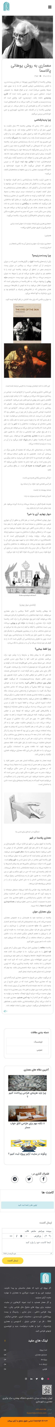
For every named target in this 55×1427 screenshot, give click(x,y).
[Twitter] (37, 1379)
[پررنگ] (21, 1236)
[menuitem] (48, 1231)
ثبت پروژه (43, 1350)
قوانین (44, 1369)
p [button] (51, 1253)
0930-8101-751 (41, 1409)
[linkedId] (31, 1379)
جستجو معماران (41, 1354)
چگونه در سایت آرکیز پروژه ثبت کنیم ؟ (27, 1154)
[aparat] (48, 1379)
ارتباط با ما (43, 1364)
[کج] (16, 1236)
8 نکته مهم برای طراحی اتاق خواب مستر (27, 1125)
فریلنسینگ (38, 1041)
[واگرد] (50, 1236)
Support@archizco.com (36, 1413)
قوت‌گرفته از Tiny (9, 1253)
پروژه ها (44, 1359)
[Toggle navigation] (50, 7)
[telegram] (42, 1379)
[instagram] (26, 1379)
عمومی (39, 1050)
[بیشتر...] (11, 1236)
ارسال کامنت (12, 1260)
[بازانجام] (45, 1236)
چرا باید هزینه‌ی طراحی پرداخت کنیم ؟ (27, 1095)
